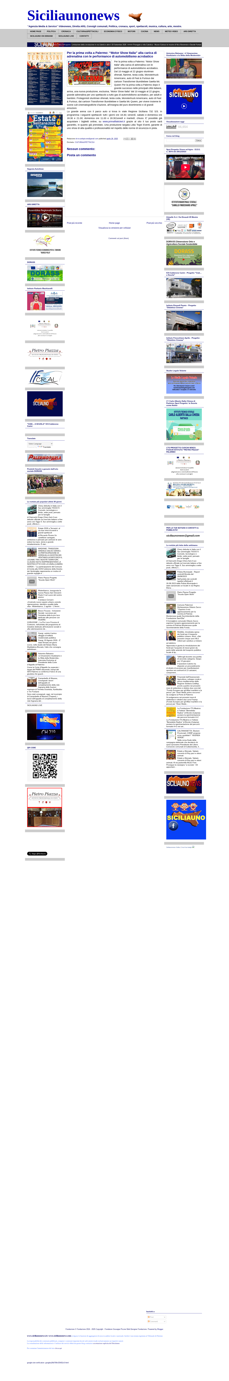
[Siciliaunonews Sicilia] (193, 847)
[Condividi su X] (129, 139)
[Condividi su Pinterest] (134, 139)
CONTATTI (84, 36)
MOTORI (131, 31)
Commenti (153, 1321)
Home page (114, 223)
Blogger (160, 1329)
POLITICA (51, 31)
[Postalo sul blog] (127, 139)
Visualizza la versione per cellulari (114, 228)
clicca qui (58, 1348)
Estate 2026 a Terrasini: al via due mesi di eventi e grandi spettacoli (49, 530)
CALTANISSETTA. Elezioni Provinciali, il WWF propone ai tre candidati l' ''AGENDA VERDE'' (188, 734)
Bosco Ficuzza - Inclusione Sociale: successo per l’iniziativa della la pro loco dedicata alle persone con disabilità (49, 615)
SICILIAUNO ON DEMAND (41, 36)
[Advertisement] (47, 1059)
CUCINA (144, 31)
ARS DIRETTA (190, 31)
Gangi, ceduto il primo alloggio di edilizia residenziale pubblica (47, 635)
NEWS (156, 31)
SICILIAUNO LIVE (66, 36)
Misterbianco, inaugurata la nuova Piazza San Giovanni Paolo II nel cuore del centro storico (50, 593)
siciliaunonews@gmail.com (183, 535)
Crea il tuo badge (186, 847)
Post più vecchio (154, 223)
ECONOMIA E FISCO (113, 31)
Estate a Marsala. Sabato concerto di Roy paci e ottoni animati (189, 753)
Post (151, 1317)
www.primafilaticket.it (114, 121)
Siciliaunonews (73, 15)
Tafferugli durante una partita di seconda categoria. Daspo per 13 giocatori (189, 659)
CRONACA (66, 31)
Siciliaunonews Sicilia (173, 847)
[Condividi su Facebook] (132, 139)
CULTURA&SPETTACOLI (87, 31)
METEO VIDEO (171, 31)
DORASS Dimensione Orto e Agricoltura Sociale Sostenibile (181, 242)
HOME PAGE (35, 31)
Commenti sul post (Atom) (119, 238)
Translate (47, 447)
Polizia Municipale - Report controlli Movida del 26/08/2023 (188, 574)
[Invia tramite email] (124, 139)
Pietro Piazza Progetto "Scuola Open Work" (47, 579)
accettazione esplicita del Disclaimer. (106, 1343)
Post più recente (74, 223)
